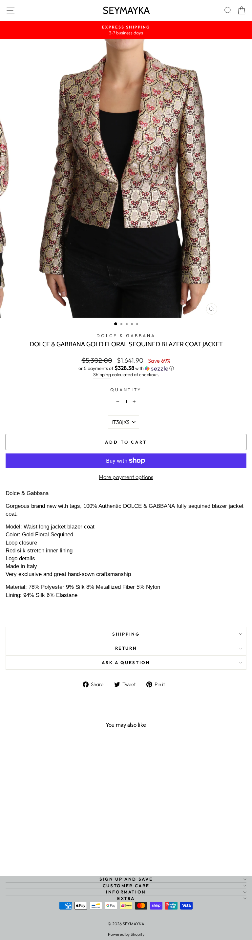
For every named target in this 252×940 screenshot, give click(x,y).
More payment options (126, 476)
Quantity (126, 389)
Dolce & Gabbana (126, 335)
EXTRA (126, 898)
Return (126, 648)
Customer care (126, 885)
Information (126, 891)
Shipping (102, 374)
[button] (126, 368)
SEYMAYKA (126, 10)
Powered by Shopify (126, 934)
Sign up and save (126, 879)
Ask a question (126, 662)
